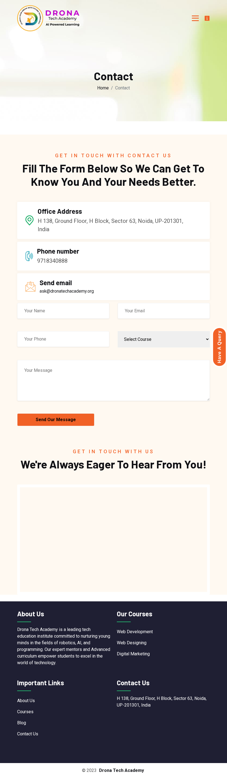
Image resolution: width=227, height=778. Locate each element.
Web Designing (131, 642)
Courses (25, 711)
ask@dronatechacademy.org (67, 291)
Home (103, 88)
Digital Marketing (133, 653)
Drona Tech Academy (121, 770)
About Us (26, 700)
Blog (21, 722)
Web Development (135, 631)
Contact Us (27, 733)
